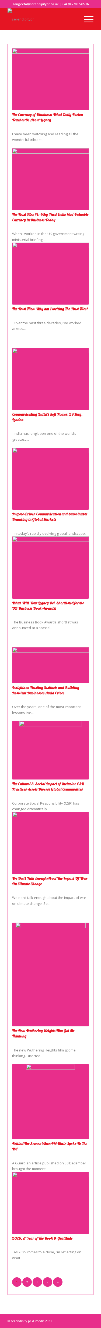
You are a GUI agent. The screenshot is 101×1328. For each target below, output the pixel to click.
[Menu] (86, 19)
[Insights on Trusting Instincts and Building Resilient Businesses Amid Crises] (50, 665)
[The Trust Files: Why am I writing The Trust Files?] (50, 274)
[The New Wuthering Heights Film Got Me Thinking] (50, 974)
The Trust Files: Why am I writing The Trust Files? (50, 308)
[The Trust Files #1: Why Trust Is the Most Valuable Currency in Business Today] (50, 179)
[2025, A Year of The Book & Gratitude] (50, 1203)
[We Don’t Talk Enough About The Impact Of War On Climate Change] (50, 843)
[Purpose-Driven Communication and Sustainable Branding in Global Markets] (50, 479)
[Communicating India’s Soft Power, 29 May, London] (50, 379)
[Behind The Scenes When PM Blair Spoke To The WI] (50, 1101)
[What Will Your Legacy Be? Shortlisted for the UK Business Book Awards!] (50, 567)
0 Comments (22, 125)
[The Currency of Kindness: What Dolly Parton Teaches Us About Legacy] (50, 79)
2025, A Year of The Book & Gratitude (42, 1238)
